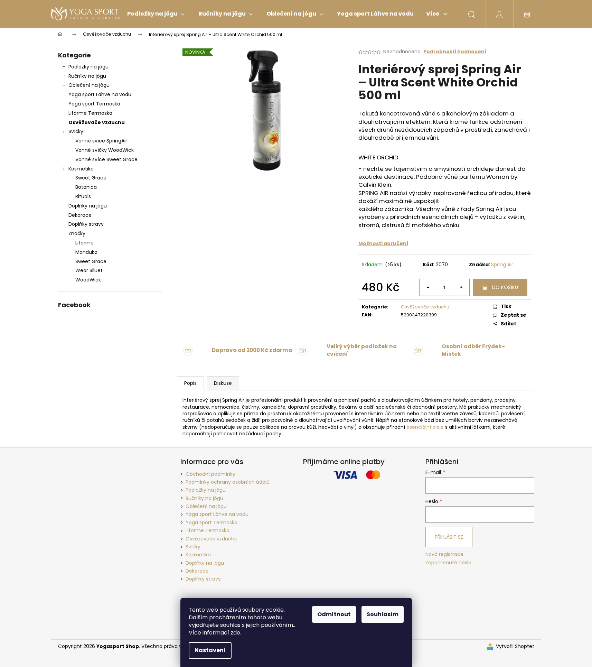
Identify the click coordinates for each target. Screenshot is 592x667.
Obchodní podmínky (210, 474)
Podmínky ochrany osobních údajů (228, 482)
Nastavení (210, 650)
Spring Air (502, 264)
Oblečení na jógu (89, 85)
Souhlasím (382, 614)
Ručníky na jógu (87, 76)
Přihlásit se (449, 537)
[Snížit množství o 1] (428, 287)
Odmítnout (334, 614)
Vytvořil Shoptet (515, 646)
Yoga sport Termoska (94, 103)
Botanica (86, 187)
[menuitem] (155, 14)
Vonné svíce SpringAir (101, 140)
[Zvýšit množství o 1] (461, 287)
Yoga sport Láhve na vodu (99, 94)
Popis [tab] (190, 383)
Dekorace (80, 215)
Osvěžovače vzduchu (96, 122)
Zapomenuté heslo (448, 562)
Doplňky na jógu (87, 205)
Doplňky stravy (86, 224)
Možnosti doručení (383, 243)
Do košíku (505, 287)
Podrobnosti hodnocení (454, 51)
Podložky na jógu (88, 66)
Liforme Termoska (90, 113)
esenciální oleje (425, 427)
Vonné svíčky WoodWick (104, 150)
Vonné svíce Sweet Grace (106, 159)
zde (235, 633)
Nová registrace (444, 554)
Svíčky (75, 131)
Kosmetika (81, 168)
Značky (76, 233)
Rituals (83, 196)
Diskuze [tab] (223, 383)
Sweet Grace (90, 177)
